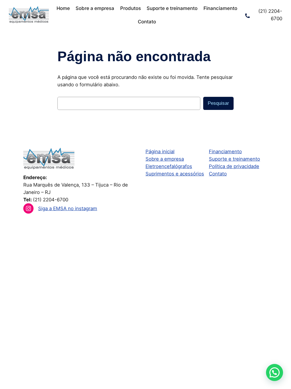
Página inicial (160, 151)
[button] (274, 372)
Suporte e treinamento (234, 159)
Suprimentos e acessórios (175, 174)
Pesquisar (218, 103)
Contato (218, 174)
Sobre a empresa (165, 159)
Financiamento (225, 151)
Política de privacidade (234, 166)
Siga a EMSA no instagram (67, 208)
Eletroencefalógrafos (169, 166)
